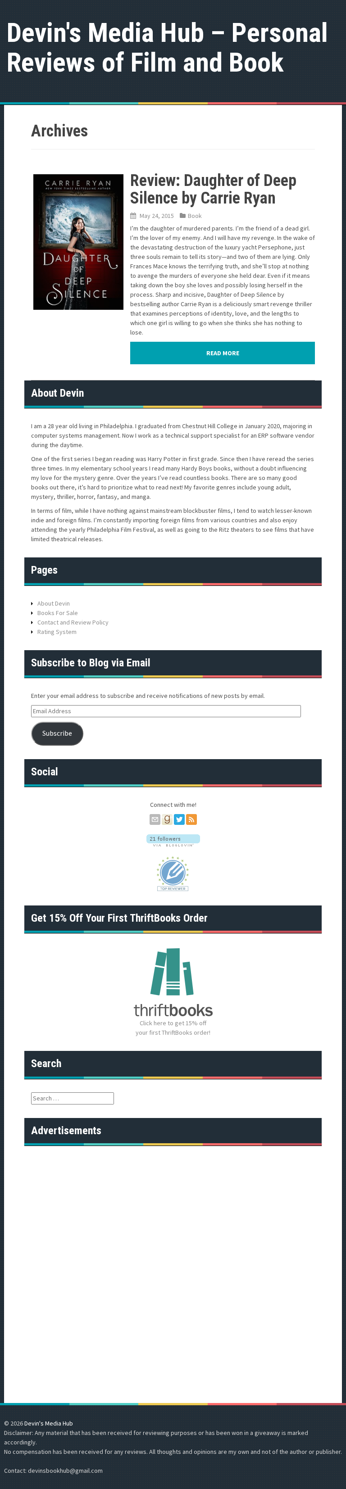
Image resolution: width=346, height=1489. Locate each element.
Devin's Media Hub (48, 1423)
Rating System (57, 632)
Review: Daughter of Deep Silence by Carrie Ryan (213, 189)
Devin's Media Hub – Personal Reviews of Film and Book (167, 47)
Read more (222, 353)
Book (195, 216)
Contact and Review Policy (73, 622)
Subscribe (57, 733)
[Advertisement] (173, 1215)
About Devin (53, 603)
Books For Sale (57, 613)
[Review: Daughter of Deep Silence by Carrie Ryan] (78, 241)
